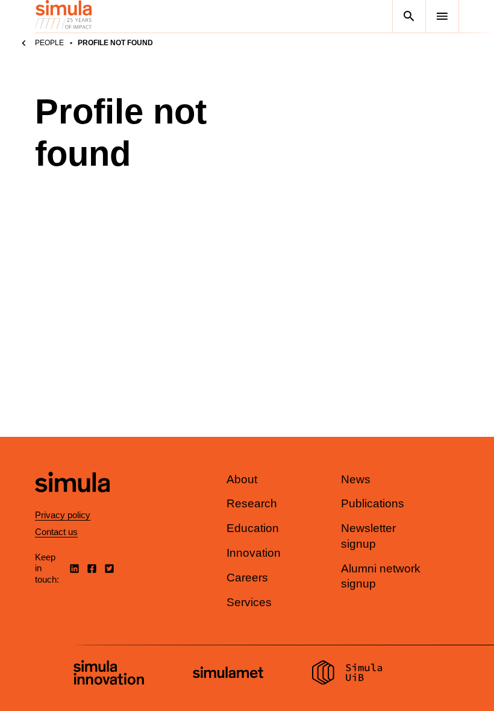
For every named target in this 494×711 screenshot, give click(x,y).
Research (252, 503)
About (242, 479)
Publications (372, 503)
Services (249, 602)
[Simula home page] (72, 502)
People (49, 42)
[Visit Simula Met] (228, 673)
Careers (247, 577)
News (355, 479)
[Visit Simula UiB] (347, 674)
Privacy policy (62, 515)
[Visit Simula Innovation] (108, 674)
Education (253, 528)
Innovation (254, 553)
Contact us (56, 532)
